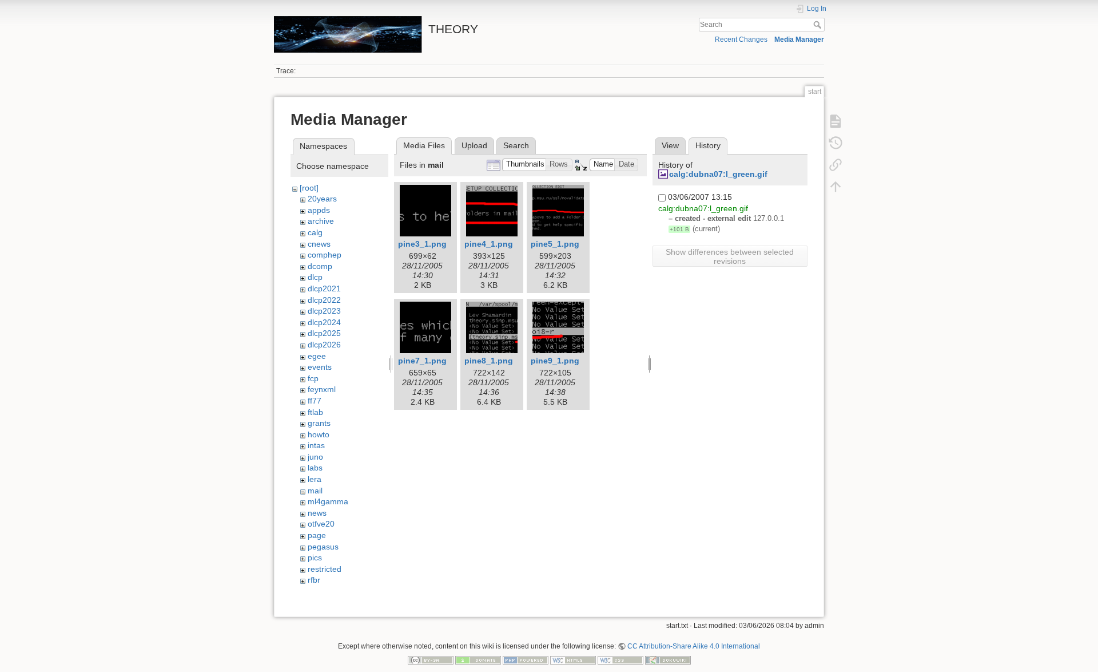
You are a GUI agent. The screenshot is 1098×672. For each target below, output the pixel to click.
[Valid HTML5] (573, 660)
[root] (309, 187)
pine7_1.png (422, 360)
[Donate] (478, 660)
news (317, 512)
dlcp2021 (324, 288)
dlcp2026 (324, 344)
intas (316, 445)
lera (314, 479)
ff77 (314, 400)
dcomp (320, 266)
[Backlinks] (835, 165)
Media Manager (799, 39)
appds (319, 210)
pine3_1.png (422, 243)
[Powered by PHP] (525, 660)
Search (818, 25)
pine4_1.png (488, 243)
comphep (324, 254)
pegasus (323, 546)
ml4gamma (328, 501)
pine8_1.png (488, 360)
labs (315, 467)
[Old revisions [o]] (835, 143)
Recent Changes (741, 39)
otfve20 (321, 523)
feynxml (322, 389)
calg (315, 232)
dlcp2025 (324, 333)
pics (315, 557)
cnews (319, 243)
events (320, 366)
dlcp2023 (324, 310)
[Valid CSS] (620, 660)
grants (319, 423)
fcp (313, 378)
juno (315, 456)
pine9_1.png (555, 360)
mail (315, 490)
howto (318, 434)
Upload (474, 145)
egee (317, 356)
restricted (324, 569)
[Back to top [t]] (835, 186)
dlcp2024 (324, 322)
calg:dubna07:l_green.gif (718, 174)
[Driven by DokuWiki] (668, 660)
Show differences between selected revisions (730, 256)
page (317, 535)
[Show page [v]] (835, 121)
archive (321, 221)
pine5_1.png (555, 243)
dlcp (315, 277)
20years (322, 198)
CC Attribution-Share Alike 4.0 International (693, 646)
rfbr (314, 579)
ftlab (315, 412)
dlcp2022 (324, 300)
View (670, 145)
